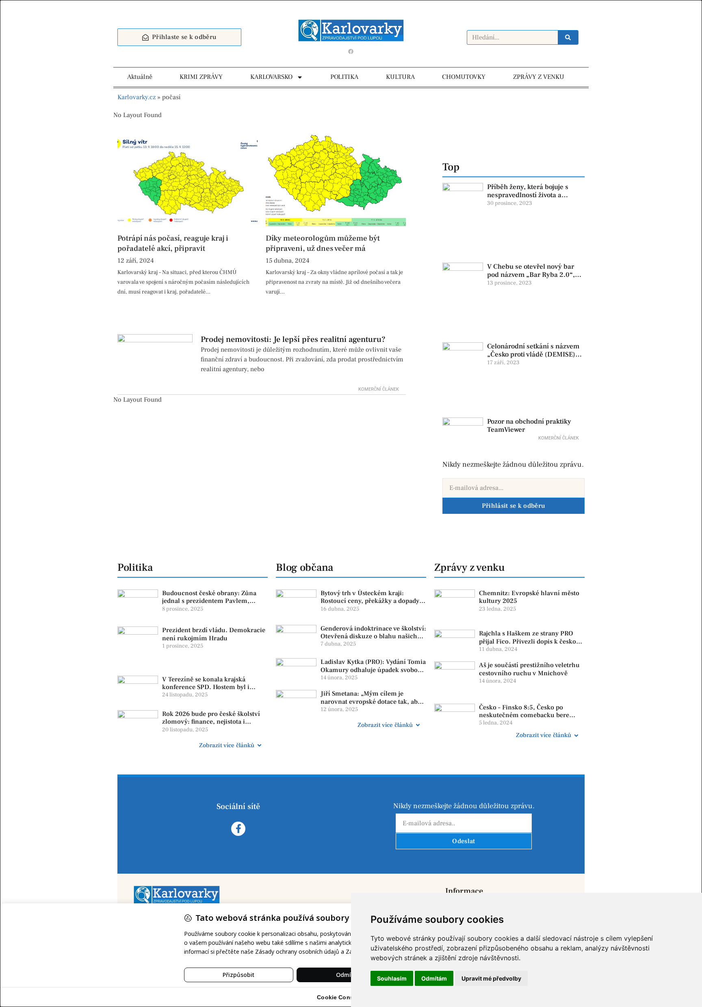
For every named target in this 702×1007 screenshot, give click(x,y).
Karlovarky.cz (136, 97)
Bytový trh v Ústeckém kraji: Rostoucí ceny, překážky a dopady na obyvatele (370, 601)
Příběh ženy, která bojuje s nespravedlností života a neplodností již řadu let (527, 195)
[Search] (568, 37)
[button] (192, 745)
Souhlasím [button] (392, 978)
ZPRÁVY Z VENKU (538, 77)
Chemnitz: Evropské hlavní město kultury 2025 (529, 597)
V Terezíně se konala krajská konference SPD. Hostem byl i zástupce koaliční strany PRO (205, 687)
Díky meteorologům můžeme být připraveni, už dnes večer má (323, 243)
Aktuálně (139, 77)
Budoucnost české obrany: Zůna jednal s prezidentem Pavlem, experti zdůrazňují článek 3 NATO (212, 601)
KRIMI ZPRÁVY (201, 77)
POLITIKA (344, 77)
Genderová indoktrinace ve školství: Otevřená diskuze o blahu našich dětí (373, 636)
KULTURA (400, 77)
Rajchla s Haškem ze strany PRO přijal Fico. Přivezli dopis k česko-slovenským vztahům (528, 641)
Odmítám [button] (434, 978)
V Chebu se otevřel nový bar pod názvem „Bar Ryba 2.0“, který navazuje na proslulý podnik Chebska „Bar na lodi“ (533, 279)
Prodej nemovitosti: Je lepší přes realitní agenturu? (293, 339)
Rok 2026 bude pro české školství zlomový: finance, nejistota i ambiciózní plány (211, 721)
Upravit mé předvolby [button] (491, 978)
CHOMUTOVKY (463, 77)
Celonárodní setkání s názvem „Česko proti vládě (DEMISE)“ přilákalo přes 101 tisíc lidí (533, 355)
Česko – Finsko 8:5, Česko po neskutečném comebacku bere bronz (524, 715)
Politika (135, 567)
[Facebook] (351, 51)
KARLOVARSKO (271, 77)
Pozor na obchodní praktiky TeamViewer (529, 425)
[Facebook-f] (238, 829)
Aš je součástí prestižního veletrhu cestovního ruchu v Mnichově (529, 669)
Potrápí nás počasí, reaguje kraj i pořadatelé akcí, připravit (172, 243)
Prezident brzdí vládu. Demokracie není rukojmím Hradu (213, 634)
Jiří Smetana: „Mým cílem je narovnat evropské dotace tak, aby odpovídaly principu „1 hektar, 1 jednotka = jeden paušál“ (371, 705)
